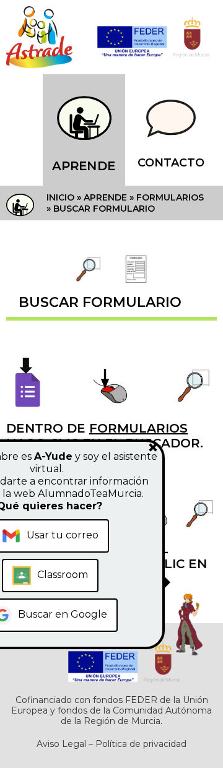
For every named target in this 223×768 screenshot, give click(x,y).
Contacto (171, 163)
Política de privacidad (140, 743)
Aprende (83, 165)
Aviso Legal (61, 743)
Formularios (170, 197)
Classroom (62, 574)
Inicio (60, 197)
